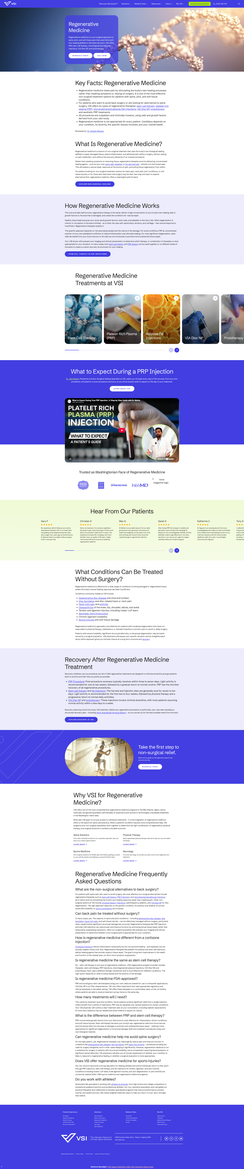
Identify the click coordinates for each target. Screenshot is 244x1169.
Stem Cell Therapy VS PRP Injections (88, 254)
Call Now (102, 55)
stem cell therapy (146, 106)
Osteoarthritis (86, 607)
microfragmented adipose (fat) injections (115, 109)
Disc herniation (87, 601)
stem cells (109, 164)
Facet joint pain (87, 604)
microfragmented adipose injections (149, 897)
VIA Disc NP (143, 109)
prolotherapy (157, 109)
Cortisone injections (84, 946)
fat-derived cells (132, 164)
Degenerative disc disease (92, 598)
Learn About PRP (122, 389)
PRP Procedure (76, 681)
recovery (146, 639)
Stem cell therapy (77, 690)
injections (121, 903)
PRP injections (123, 897)
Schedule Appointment (200, 4)
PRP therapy (133, 244)
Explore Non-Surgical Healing (95, 184)
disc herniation (117, 1044)
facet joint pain (91, 921)
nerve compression (104, 908)
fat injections (98, 690)
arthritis (104, 604)
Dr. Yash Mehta (72, 379)
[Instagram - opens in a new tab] (171, 1139)
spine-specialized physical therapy (111, 712)
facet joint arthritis (136, 1044)
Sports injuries (86, 619)
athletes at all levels (119, 1084)
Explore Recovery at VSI (81, 719)
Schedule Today (80, 55)
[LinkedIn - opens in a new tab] (166, 1139)
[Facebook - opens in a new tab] (176, 1139)
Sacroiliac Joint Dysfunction (93, 613)
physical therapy (109, 903)
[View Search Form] (239, 4)
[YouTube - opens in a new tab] (181, 1139)
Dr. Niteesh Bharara (95, 131)
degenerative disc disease (150, 918)
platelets (118, 164)
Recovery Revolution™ (108, 4)
